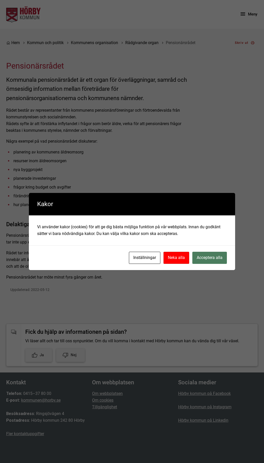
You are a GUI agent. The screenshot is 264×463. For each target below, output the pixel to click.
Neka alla (176, 257)
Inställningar (144, 257)
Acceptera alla (209, 257)
